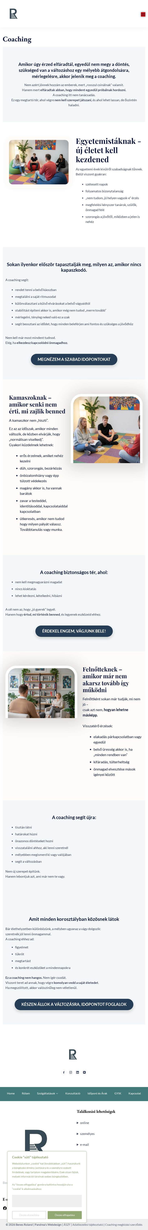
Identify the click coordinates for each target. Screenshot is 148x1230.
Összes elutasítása (29, 1214)
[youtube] (84, 1072)
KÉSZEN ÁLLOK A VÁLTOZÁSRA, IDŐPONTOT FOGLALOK (74, 1004)
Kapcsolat (135, 1093)
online (84, 1123)
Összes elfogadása (65, 1214)
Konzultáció (72, 1093)
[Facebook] (5, 1209)
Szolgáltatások (46, 1093)
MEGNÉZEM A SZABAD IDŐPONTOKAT (74, 359)
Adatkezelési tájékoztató (87, 1224)
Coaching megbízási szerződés (123, 1224)
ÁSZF (67, 1224)
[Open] (143, 14)
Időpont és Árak (97, 1093)
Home (11, 1093)
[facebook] (64, 1072)
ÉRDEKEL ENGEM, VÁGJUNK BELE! (74, 631)
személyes (87, 1134)
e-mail (84, 1144)
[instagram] (70, 1072)
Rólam (26, 1093)
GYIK (117, 1093)
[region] (47, 1187)
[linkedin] (77, 1072)
